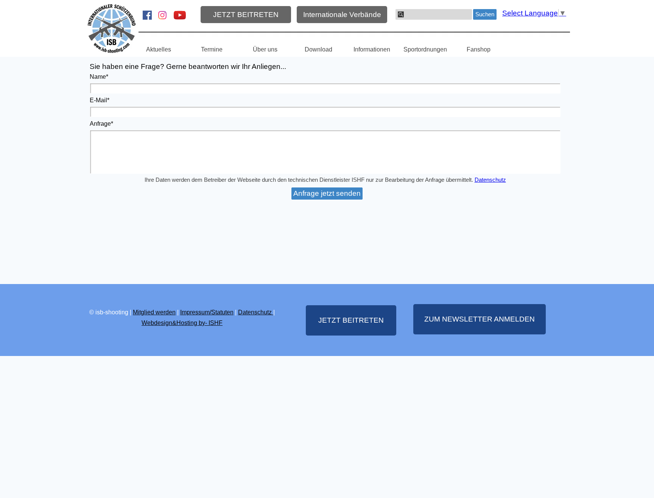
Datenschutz (490, 180)
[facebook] (147, 15)
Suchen (484, 14)
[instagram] (162, 15)
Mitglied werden (154, 312)
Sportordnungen (425, 49)
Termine (212, 49)
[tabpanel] (182, 317)
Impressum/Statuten (207, 312)
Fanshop (478, 49)
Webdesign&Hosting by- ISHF (182, 323)
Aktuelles (158, 49)
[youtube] (179, 15)
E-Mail (99, 100)
